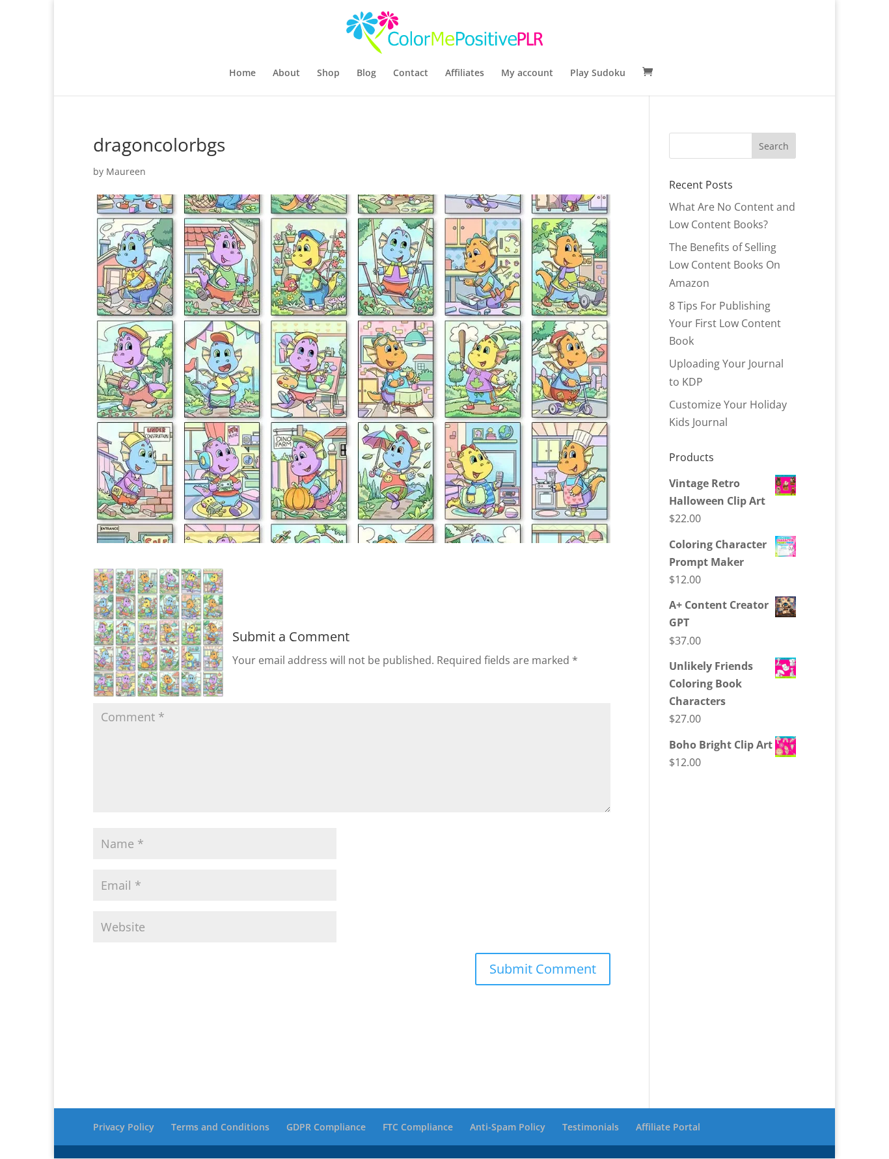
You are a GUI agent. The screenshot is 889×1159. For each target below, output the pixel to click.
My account (527, 73)
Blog (366, 73)
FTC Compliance (418, 1127)
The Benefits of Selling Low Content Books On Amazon (724, 264)
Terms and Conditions (220, 1127)
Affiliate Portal (668, 1127)
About (286, 73)
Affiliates (464, 73)
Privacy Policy (123, 1127)
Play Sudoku (597, 73)
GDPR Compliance (326, 1127)
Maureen (126, 171)
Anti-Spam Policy (507, 1127)
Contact (410, 73)
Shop (328, 73)
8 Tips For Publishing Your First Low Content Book (725, 323)
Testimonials (590, 1127)
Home (242, 73)
